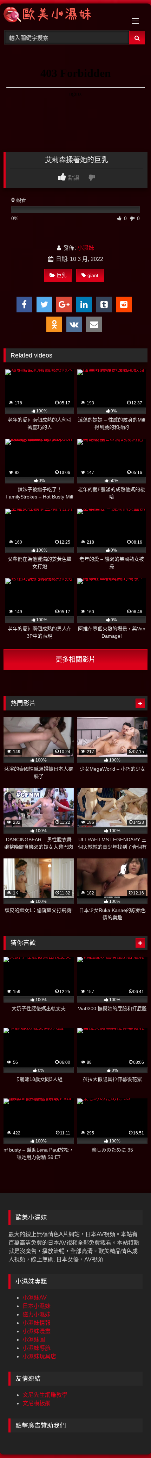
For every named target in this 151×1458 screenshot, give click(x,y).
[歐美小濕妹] (62, 16)
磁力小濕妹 (36, 1314)
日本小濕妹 (36, 1306)
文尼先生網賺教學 (44, 1395)
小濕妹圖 (33, 1340)
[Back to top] (129, 1437)
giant (92, 275)
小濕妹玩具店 (39, 1356)
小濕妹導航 (36, 1348)
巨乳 (61, 275)
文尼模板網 (36, 1403)
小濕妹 (85, 248)
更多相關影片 (75, 659)
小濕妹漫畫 (36, 1331)
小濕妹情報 (36, 1323)
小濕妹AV (34, 1298)
